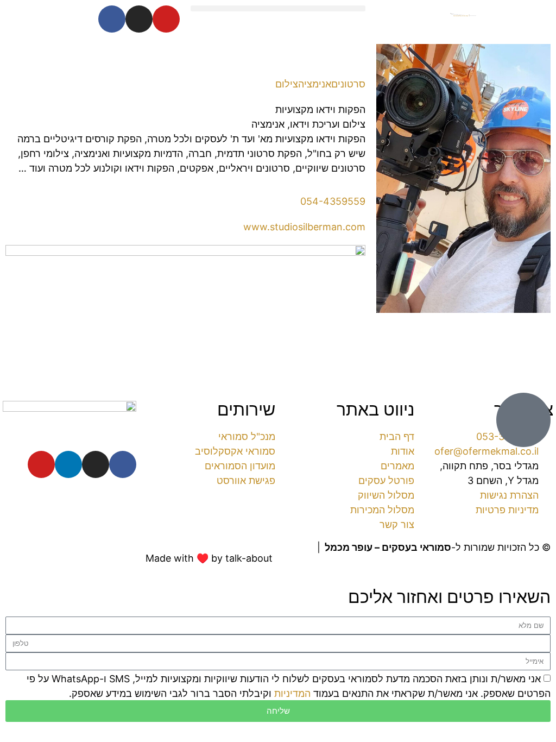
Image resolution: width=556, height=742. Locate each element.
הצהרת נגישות (521, 562)
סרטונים (348, 84)
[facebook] (122, 464)
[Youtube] (166, 19)
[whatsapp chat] (523, 420)
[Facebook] (111, 19)
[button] (278, 8)
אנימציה (314, 84)
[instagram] (95, 464)
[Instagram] (139, 19)
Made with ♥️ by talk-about (209, 558)
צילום (286, 84)
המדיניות (292, 693)
